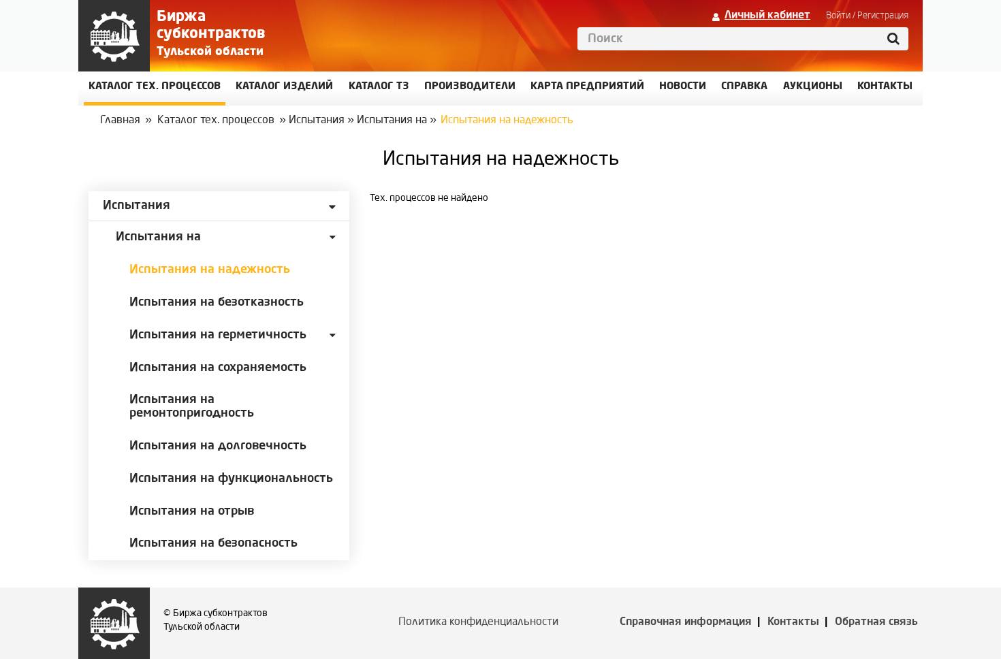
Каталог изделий (284, 87)
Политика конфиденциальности (478, 622)
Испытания (317, 120)
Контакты (793, 622)
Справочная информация (686, 622)
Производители (469, 87)
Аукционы (812, 87)
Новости (682, 87)
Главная (120, 120)
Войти (838, 15)
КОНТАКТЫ (884, 87)
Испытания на (392, 120)
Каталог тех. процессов (215, 120)
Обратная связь (876, 622)
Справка (744, 87)
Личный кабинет (767, 15)
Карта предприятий (587, 87)
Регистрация (882, 15)
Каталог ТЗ (379, 87)
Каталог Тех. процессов (155, 87)
